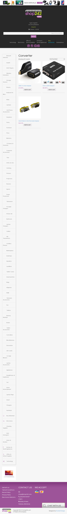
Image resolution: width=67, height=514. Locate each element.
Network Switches (7, 56)
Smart (8, 400)
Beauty (8, 87)
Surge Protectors (6, 195)
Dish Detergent (6, 434)
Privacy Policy (6, 494)
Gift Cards (9, 351)
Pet (7, 305)
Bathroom (9, 219)
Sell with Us (5, 487)
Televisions (9, 201)
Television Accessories (7, 299)
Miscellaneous (10, 340)
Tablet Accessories (6, 329)
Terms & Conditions (8, 490)
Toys (7, 157)
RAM (7, 293)
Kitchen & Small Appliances (7, 448)
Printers (8, 173)
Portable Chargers (7, 207)
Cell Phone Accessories (8, 111)
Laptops (8, 105)
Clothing (8, 168)
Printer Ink (9, 214)
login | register (33, 23)
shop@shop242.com (25, 494)
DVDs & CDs (10, 163)
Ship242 (33, 27)
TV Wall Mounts (7, 357)
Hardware (9, 410)
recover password (33, 24)
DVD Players (10, 68)
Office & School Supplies (7, 455)
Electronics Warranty (8, 497)
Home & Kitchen (7, 441)
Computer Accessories (7, 151)
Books (8, 323)
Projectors (9, 179)
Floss (7, 133)
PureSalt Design (60, 510)
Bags (7, 282)
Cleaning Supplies (7, 427)
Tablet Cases (10, 272)
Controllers (9, 335)
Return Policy (6, 492)
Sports (8, 189)
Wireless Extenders (7, 74)
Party (8, 122)
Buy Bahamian (10, 416)
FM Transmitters (6, 237)
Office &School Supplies (30, 41)
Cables (8, 231)
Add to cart (27, 89)
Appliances (9, 370)
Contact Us (25, 487)
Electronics (21, 42)
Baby (7, 99)
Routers (8, 184)
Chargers (9, 405)
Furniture (9, 128)
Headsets (9, 117)
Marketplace (60, 42)
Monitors (8, 138)
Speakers (9, 261)
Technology (13, 42)
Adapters (9, 287)
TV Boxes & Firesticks (8, 144)
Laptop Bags (10, 395)
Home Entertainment (7, 388)
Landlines (9, 266)
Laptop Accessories (6, 364)
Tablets (8, 310)
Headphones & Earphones (9, 376)
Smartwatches (10, 277)
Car (7, 382)
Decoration (9, 345)
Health (8, 63)
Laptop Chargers (6, 225)
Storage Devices (7, 81)
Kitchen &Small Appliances (41, 41)
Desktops (9, 256)
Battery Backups (7, 316)
